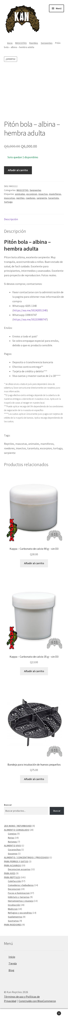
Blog (11, 970)
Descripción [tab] (11, 219)
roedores (30, 198)
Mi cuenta (11, 1015)
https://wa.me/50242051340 (30, 310)
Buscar (8, 804)
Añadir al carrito (18, 170)
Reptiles (33, 43)
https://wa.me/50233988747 (30, 319)
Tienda (13, 963)
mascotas (9, 198)
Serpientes (46, 43)
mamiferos (55, 194)
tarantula (53, 198)
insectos (43, 194)
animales (20, 194)
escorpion (31, 194)
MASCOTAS (21, 43)
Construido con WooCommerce (37, 1001)
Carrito (52, 1012)
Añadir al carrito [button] (34, 563)
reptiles (20, 198)
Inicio (10, 43)
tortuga (8, 201)
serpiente (42, 198)
